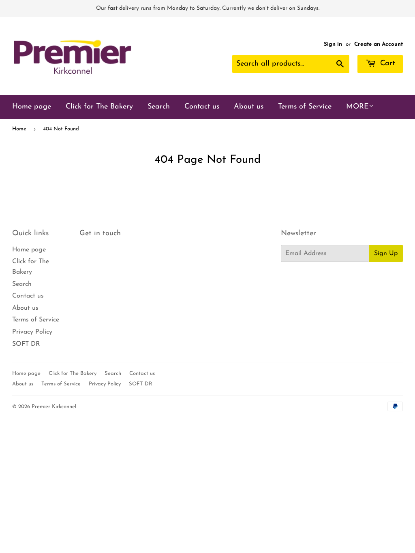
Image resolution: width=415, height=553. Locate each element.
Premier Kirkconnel (54, 406)
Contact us (201, 107)
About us (248, 107)
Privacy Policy (32, 332)
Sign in (333, 44)
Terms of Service (305, 107)
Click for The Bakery (99, 107)
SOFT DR (26, 344)
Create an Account (378, 44)
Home (19, 129)
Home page (31, 107)
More (357, 107)
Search (159, 107)
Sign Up (386, 253)
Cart (386, 63)
